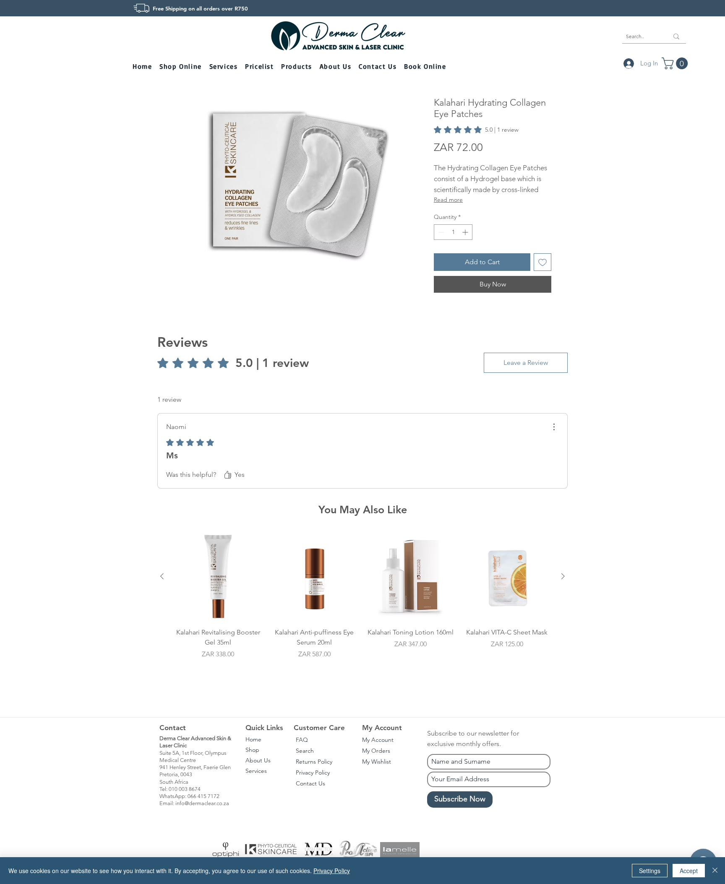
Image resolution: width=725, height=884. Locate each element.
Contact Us (310, 783)
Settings (649, 870)
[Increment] (466, 232)
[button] (181, 66)
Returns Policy (314, 761)
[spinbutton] (453, 232)
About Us (258, 760)
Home (253, 739)
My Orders (376, 750)
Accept (689, 870)
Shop (252, 750)
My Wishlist (376, 761)
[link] (476, 129)
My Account (378, 740)
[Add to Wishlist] (542, 262)
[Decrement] (440, 232)
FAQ (302, 740)
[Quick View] (218, 577)
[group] (362, 612)
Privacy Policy (313, 772)
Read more (448, 199)
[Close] (715, 870)
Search (305, 750)
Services (256, 771)
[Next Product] (563, 576)
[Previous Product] (162, 576)
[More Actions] (554, 427)
